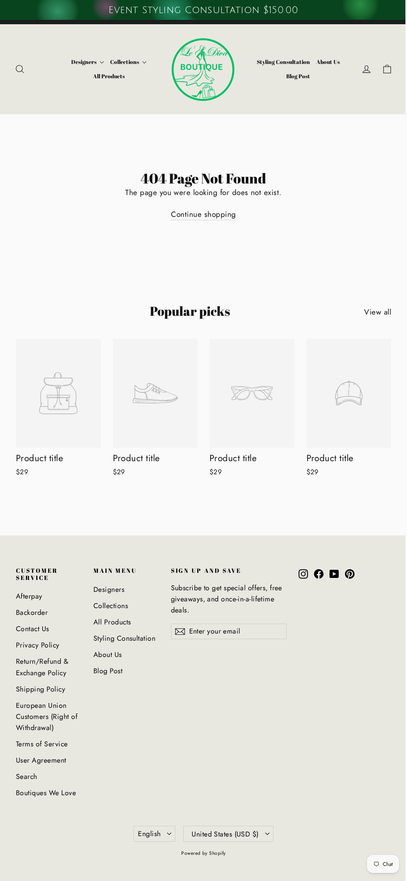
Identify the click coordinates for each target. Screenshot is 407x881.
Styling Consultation (283, 62)
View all (377, 312)
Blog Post (298, 76)
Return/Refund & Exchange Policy (42, 667)
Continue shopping (203, 214)
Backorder (32, 612)
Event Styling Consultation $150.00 (203, 10)
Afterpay (29, 596)
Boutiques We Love (46, 793)
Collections (125, 62)
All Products (109, 76)
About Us (328, 62)
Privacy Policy (38, 645)
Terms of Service (42, 744)
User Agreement (41, 760)
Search (26, 776)
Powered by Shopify (203, 853)
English (149, 834)
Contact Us (32, 629)
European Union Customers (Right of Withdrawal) (47, 716)
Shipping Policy (40, 689)
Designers (84, 62)
